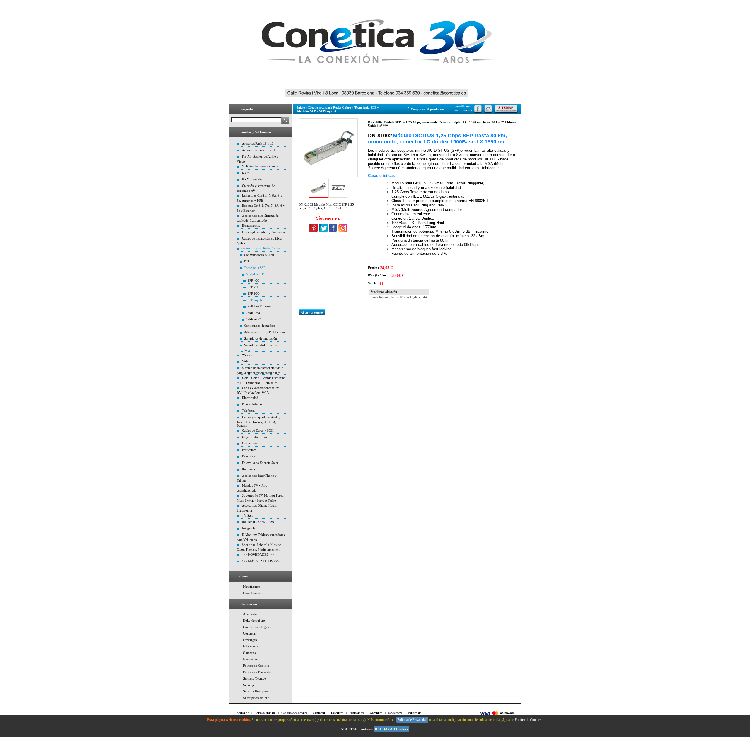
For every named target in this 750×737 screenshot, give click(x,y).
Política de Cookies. (529, 720)
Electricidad (250, 397)
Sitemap (248, 685)
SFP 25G (254, 287)
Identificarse (251, 586)
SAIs (245, 361)
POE (247, 261)
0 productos (435, 109)
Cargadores (249, 443)
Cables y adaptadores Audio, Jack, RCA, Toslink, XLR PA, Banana (258, 421)
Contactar (249, 633)
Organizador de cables (257, 437)
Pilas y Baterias (252, 404)
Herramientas (251, 225)
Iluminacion (250, 469)
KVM (246, 173)
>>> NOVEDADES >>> (258, 554)
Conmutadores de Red (259, 255)
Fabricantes (250, 646)
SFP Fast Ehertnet (259, 306)
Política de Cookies (256, 665)
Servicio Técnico (254, 678)
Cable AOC (253, 319)
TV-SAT (247, 515)
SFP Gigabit (256, 300)
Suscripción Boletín (256, 698)
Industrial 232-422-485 (258, 522)
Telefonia (248, 410)
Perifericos (249, 450)
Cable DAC (253, 312)
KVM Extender (252, 179)
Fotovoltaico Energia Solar (260, 462)
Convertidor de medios (259, 325)
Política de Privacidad (257, 672)
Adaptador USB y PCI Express (264, 332)
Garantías (249, 652)
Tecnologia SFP (254, 267)
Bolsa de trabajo (254, 620)
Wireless (247, 355)
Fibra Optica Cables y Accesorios (264, 232)
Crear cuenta (463, 110)
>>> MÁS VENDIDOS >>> (260, 561)
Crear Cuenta (252, 593)
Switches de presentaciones (260, 166)
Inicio (301, 107)
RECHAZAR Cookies (391, 729)
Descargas (250, 640)
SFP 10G (254, 293)
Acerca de (250, 614)
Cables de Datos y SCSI (258, 430)
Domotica (248, 456)
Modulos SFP (255, 274)
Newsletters (250, 659)
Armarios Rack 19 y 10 (258, 143)
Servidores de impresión (260, 338)
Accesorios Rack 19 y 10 (259, 150)
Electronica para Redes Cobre (260, 248)
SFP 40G (254, 280)
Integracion (250, 528)
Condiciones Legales (257, 627)
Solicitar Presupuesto (257, 691)
